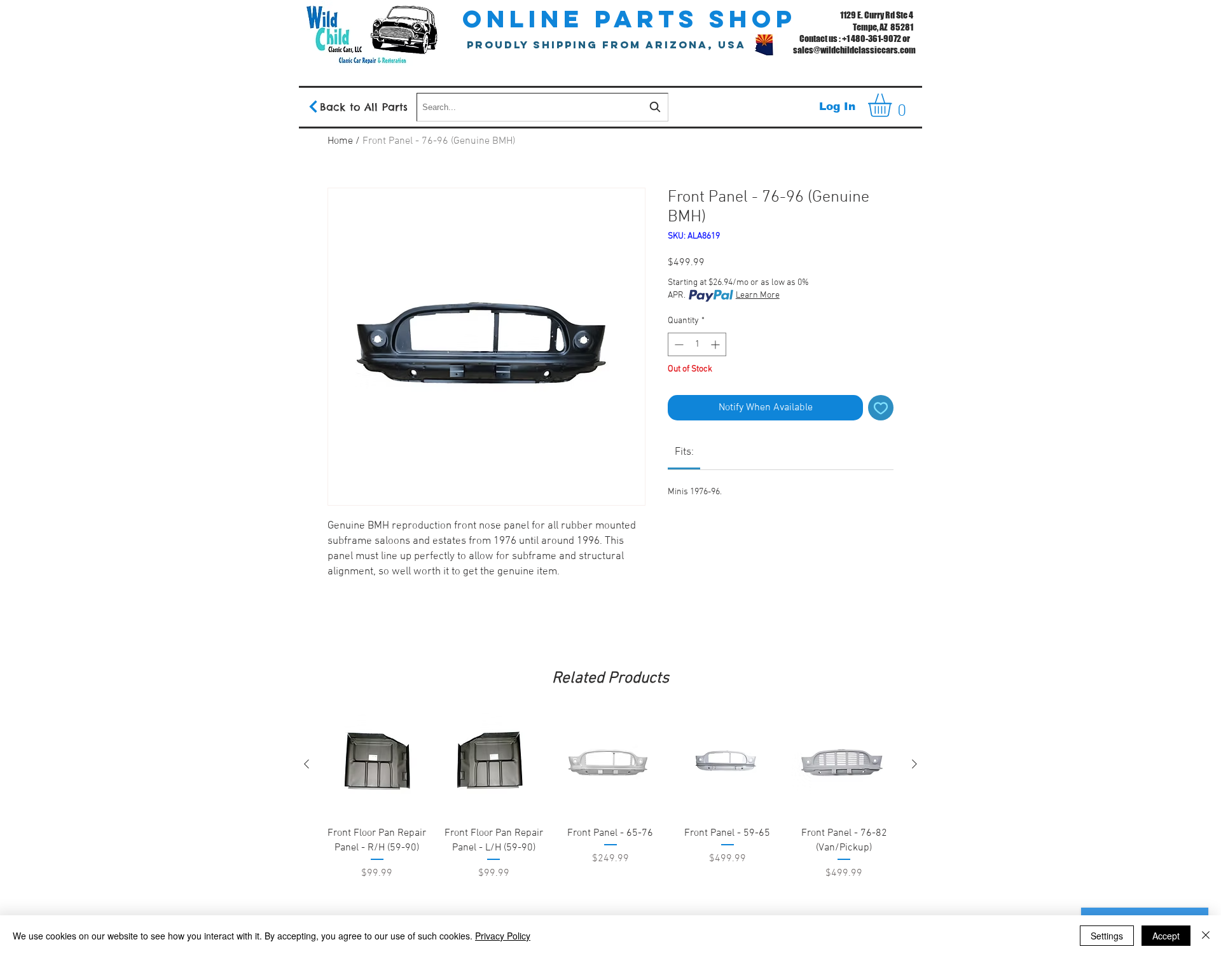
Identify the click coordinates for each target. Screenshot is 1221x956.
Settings (1107, 935)
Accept (1166, 935)
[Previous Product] (306, 764)
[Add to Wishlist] (880, 407)
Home (340, 141)
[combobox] (542, 107)
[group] (610, 829)
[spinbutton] (697, 344)
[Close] (1205, 935)
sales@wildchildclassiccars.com (854, 50)
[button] (893, 105)
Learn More (758, 295)
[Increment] (716, 344)
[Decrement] (678, 344)
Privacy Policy (502, 935)
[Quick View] (377, 764)
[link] (684, 452)
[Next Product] (914, 764)
